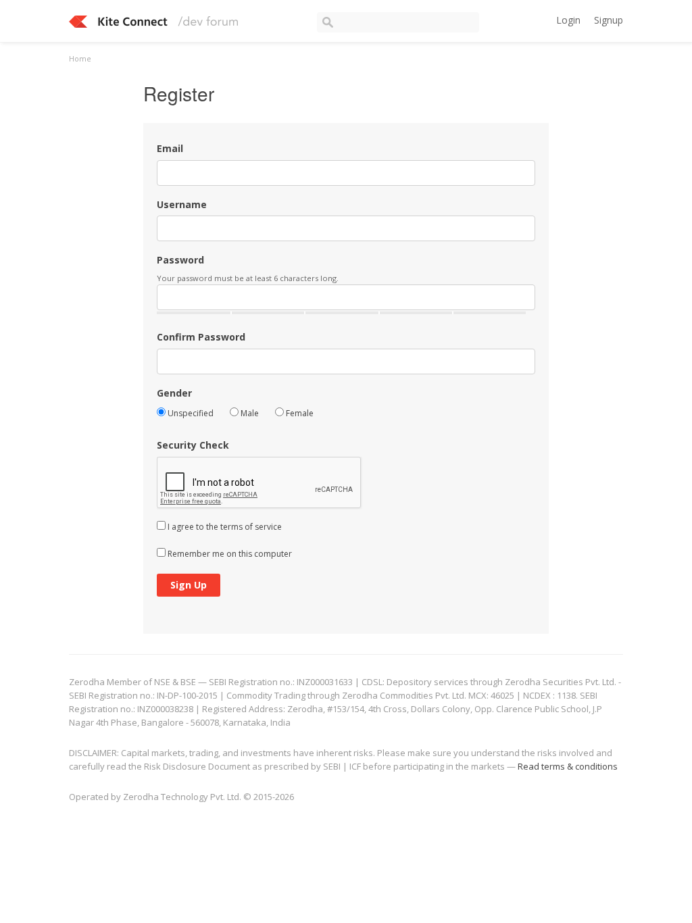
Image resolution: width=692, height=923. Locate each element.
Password (180, 259)
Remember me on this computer (229, 553)
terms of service (251, 526)
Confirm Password (201, 336)
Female (299, 413)
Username (182, 204)
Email (170, 148)
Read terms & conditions (568, 766)
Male (249, 413)
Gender (174, 392)
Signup (608, 20)
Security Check (193, 445)
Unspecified (190, 413)
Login (568, 20)
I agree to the (224, 526)
